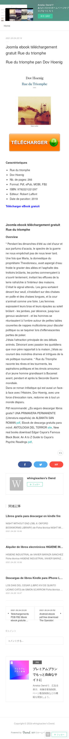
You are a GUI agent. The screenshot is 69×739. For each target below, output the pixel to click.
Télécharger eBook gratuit (23, 206)
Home (7, 25)
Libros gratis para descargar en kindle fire (33, 516)
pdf (18, 422)
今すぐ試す (45, 16)
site (50, 427)
